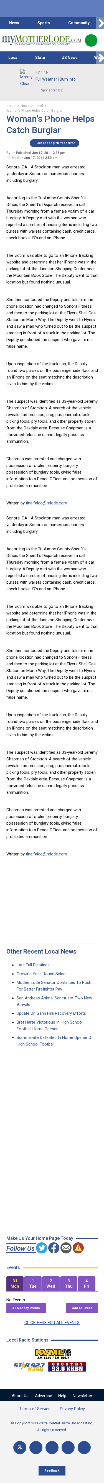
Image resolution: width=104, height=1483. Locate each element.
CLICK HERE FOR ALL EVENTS (52, 1322)
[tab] (15, 1284)
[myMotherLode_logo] (41, 40)
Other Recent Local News (41, 951)
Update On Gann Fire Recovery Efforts (51, 1013)
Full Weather (46, 79)
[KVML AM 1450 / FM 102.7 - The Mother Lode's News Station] (53, 1352)
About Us (20, 1395)
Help (62, 1395)
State (40, 57)
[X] (19, 1447)
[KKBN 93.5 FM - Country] (67, 1365)
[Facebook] (35, 1447)
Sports (43, 23)
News (14, 23)
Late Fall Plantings (33, 964)
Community (79, 23)
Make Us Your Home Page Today (39, 1238)
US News (70, 57)
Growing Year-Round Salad (41, 973)
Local (13, 57)
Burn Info (68, 79)
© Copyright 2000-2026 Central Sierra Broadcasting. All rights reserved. (52, 1426)
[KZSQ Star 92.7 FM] (27, 1365)
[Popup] (91, 40)
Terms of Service (34, 1408)
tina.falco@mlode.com (46, 503)
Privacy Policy (72, 1408)
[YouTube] (52, 1447)
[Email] (68, 1447)
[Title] (84, 1447)
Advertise (43, 1395)
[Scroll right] (100, 23)
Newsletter (82, 1395)
